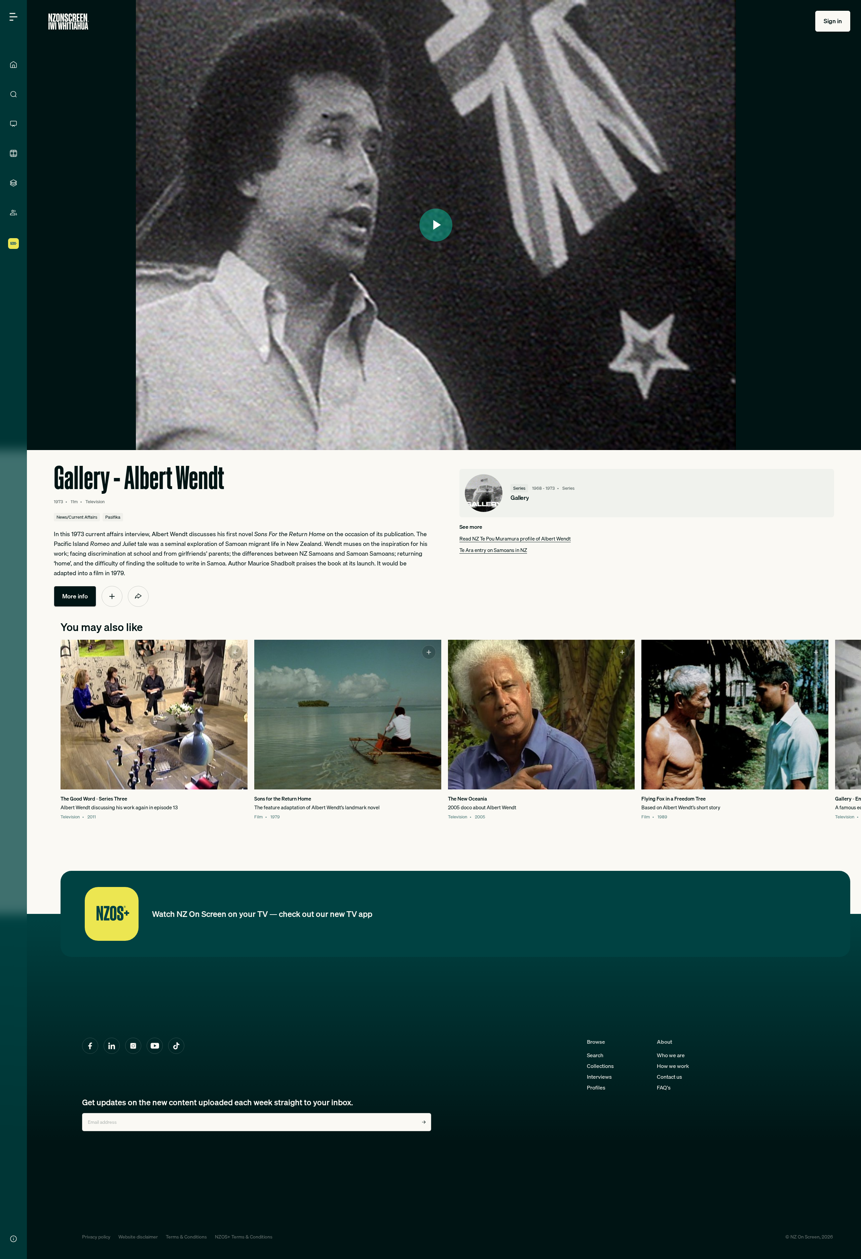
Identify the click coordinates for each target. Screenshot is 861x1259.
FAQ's (664, 1087)
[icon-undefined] (112, 596)
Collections (600, 1066)
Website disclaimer (138, 1236)
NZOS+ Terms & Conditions (243, 1236)
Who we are (671, 1055)
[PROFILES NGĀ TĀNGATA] (13, 212)
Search (595, 1055)
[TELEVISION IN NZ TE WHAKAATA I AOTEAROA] (13, 124)
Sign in (833, 21)
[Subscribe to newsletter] (424, 1122)
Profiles (596, 1087)
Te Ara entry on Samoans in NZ (493, 550)
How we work (673, 1066)
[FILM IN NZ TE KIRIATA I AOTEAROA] (13, 153)
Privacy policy (96, 1236)
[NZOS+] (13, 243)
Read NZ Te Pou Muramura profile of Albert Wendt (515, 538)
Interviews (599, 1076)
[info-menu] (13, 1239)
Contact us (669, 1076)
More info (75, 596)
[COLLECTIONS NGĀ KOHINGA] (13, 183)
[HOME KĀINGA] (13, 64)
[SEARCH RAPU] (13, 94)
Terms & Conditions (186, 1236)
